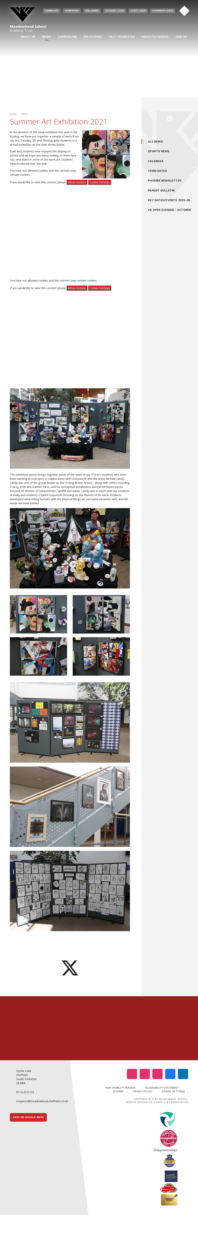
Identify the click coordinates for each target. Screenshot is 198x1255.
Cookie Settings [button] (173, 1091)
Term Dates (157, 171)
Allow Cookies (77, 182)
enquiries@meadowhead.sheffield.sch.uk (42, 1101)
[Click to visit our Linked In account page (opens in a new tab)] (183, 1074)
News (24, 114)
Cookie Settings (100, 182)
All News (155, 141)
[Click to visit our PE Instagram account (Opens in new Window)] (145, 1074)
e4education (179, 1102)
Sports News (158, 151)
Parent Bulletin (161, 190)
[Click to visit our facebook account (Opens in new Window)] (170, 1074)
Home (13, 114)
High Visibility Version (120, 1087)
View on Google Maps (28, 1117)
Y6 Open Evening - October (169, 210)
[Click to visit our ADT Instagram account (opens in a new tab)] (157, 1074)
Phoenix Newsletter (164, 180)
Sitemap (118, 1091)
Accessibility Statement (162, 1087)
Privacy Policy (143, 1091)
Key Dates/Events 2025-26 (169, 200)
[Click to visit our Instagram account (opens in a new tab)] (132, 1074)
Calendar (155, 161)
